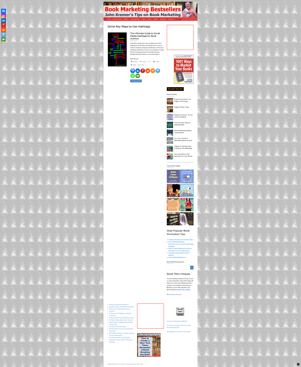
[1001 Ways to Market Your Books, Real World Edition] (184, 83)
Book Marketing (117, 19)
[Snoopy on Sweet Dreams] (186, 177)
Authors (156, 19)
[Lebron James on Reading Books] (173, 205)
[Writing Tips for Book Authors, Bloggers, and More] (186, 219)
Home (109, 19)
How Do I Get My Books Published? (177, 321)
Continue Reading (136, 80)
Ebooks (149, 19)
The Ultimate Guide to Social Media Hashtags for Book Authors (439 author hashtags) (121, 340)
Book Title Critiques (184, 289)
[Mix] (152, 70)
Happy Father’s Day (181, 107)
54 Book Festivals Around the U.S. (119, 304)
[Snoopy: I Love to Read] (186, 191)
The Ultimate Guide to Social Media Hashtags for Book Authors (145, 36)
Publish (143, 19)
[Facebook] (3, 11)
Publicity (125, 19)
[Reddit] (147, 70)
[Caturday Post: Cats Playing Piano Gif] (173, 191)
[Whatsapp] (132, 75)
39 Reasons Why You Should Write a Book (121, 318)
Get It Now (163, 19)
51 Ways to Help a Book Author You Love (121, 320)
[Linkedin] (137, 70)
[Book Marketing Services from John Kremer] (173, 177)
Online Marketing (134, 19)
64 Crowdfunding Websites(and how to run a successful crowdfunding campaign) (180, 244)
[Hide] (1, 43)
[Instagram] (3, 15)
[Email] (137, 75)
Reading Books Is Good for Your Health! (178, 332)
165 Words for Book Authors (117, 326)
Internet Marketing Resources (177, 257)
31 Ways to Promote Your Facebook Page (180, 239)
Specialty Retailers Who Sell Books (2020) (121, 307)
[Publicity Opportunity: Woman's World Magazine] (186, 205)
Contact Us (171, 19)
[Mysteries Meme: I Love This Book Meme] (173, 219)
